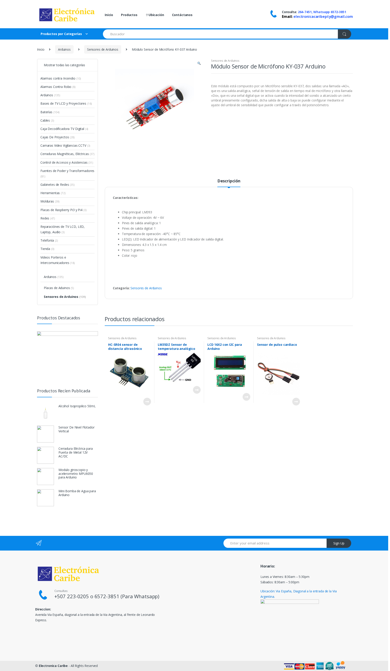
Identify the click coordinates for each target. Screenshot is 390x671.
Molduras (50, 201)
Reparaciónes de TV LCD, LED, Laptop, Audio (62, 229)
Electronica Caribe (53, 666)
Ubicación (156, 15)
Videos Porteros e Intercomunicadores (57, 260)
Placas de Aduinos (59, 288)
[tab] (228, 183)
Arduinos (64, 49)
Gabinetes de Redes (57, 184)
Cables (47, 120)
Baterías (50, 112)
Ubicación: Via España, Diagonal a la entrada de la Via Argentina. (298, 594)
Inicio (109, 15)
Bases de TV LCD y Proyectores (66, 103)
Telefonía (49, 240)
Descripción (228, 181)
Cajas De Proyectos (57, 137)
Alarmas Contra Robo (58, 87)
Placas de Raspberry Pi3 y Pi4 (63, 210)
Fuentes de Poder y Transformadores (67, 173)
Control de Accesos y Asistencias (66, 162)
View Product (147, 401)
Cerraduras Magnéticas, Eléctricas (67, 154)
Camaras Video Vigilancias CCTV (65, 145)
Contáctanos (182, 15)
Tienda (47, 249)
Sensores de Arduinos (102, 49)
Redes (47, 218)
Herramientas (53, 193)
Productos (129, 15)
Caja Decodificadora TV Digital (64, 129)
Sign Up (338, 543)
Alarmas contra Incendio (60, 78)
